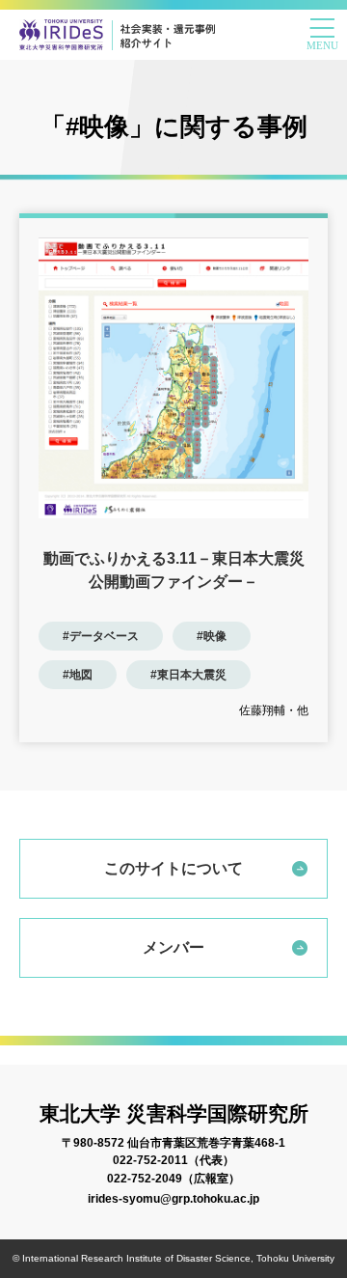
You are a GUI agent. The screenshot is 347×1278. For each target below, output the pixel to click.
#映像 (212, 636)
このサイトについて (173, 868)
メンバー (173, 947)
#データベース (101, 636)
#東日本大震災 (188, 674)
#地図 (78, 674)
